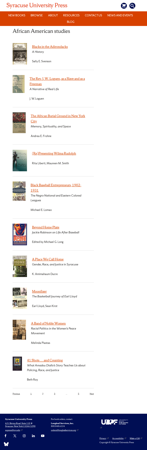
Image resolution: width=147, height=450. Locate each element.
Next (92, 393)
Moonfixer (39, 291)
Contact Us (93, 15)
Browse (37, 15)
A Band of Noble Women (48, 323)
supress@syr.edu (12, 430)
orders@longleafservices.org (63, 430)
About (53, 15)
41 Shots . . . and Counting (45, 360)
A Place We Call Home (48, 259)
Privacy (102, 438)
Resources (71, 15)
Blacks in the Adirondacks (50, 46)
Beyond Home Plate (45, 227)
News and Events (120, 15)
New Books (16, 15)
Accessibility (118, 438)
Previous (16, 393)
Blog (70, 22)
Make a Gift (135, 438)
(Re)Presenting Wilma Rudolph (54, 153)
